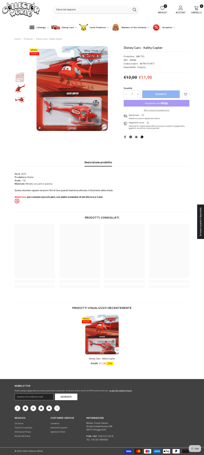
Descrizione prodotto (98, 162)
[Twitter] (57, 408)
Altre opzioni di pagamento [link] (156, 110)
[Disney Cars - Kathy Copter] (102, 334)
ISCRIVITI (66, 397)
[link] (185, 94)
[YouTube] (49, 408)
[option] (72, 89)
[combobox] (92, 9)
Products (28, 39)
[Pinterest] (33, 408)
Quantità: (128, 88)
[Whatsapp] (142, 137)
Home (17, 39)
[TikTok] (41, 408)
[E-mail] (136, 137)
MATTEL (140, 56)
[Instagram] (25, 408)
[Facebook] (125, 137)
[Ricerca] (95, 9)
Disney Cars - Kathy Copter (102, 358)
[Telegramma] (130, 137)
